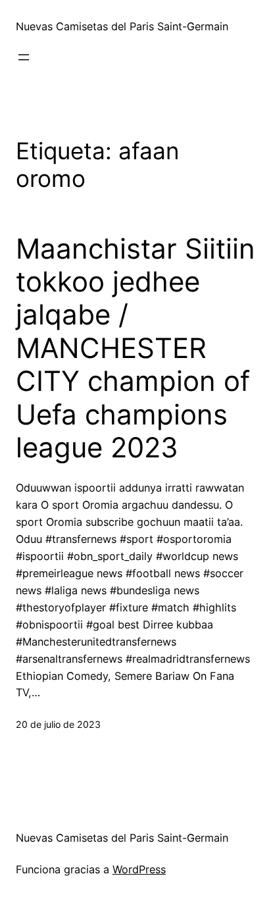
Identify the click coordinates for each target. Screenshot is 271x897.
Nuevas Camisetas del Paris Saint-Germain (122, 26)
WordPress (139, 869)
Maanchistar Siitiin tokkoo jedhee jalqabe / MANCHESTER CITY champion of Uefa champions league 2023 (135, 348)
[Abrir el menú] (24, 57)
